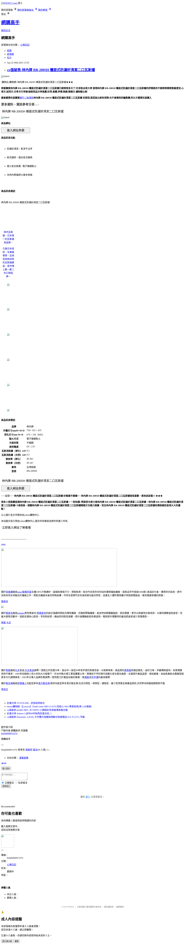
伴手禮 (94, 677)
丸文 (8, 622)
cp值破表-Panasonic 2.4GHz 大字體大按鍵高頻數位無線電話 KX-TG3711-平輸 (46, 717)
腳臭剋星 (27, 592)
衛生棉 (9, 683)
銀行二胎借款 (27, 98)
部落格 (10, 54)
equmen (21, 613)
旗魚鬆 (127, 670)
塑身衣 (4, 601)
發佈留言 (6, 786)
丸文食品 (29, 670)
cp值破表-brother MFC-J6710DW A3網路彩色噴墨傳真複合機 (37, 710)
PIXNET (71, 907)
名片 (9, 57)
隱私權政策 (108, 907)
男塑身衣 (41, 613)
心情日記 (24, 45)
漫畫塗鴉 (23, 758)
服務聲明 (120, 907)
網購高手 (10, 22)
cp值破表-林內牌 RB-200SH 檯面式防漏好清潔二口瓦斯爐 (51, 70)
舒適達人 (22, 683)
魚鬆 (3, 622)
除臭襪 (9, 592)
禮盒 (86, 677)
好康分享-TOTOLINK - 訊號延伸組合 (26, 703)
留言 (35, 749)
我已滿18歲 (7, 941)
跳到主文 (5, 30)
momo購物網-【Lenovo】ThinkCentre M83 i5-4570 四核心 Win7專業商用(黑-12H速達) (49, 706)
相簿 (9, 50)
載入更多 (6, 768)
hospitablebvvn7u (9, 733)
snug (3, 544)
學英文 (4, 689)
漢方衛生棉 (44, 683)
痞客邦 (28, 749)
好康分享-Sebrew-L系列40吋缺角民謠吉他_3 (29, 713)
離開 (16, 941)
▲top (3, 763)
